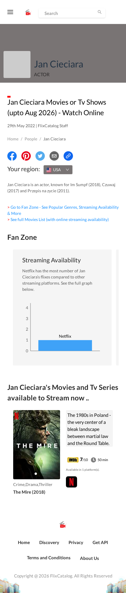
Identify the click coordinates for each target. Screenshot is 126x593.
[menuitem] (24, 545)
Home (12, 138)
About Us (89, 558)
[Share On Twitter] (40, 156)
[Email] (54, 156)
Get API (100, 542)
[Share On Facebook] (12, 156)
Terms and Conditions (49, 557)
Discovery (49, 542)
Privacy (76, 542)
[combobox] (58, 169)
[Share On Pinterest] (26, 156)
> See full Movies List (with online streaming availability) (58, 219)
